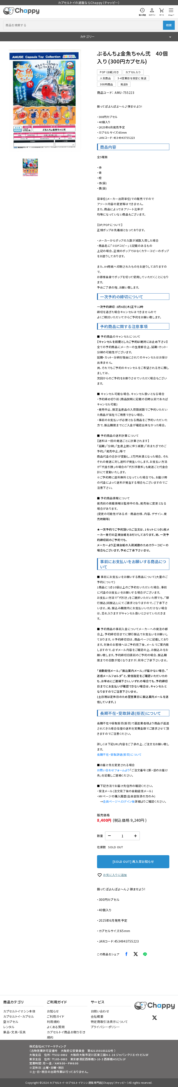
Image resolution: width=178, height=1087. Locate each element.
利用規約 (53, 1021)
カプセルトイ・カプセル (18, 1016)
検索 (169, 25)
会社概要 (97, 1016)
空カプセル (10, 1021)
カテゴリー (87, 36)
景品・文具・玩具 (14, 1032)
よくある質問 (55, 1027)
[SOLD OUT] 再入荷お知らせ (133, 861)
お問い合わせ (100, 1011)
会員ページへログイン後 (119, 801)
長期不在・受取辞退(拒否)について (119, 754)
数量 (100, 836)
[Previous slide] (15, 100)
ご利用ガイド (55, 1016)
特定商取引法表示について (109, 1021)
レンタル (9, 1027)
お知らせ (53, 1011)
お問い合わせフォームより (113, 770)
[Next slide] (74, 100)
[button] (30, 167)
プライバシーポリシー (105, 1027)
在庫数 (101, 847)
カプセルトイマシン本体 (19, 1011)
